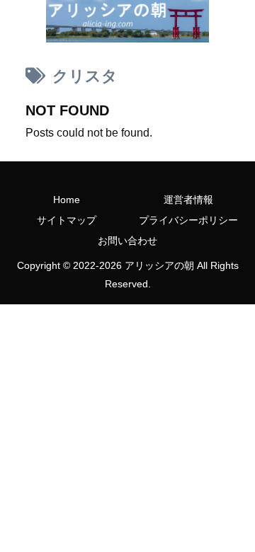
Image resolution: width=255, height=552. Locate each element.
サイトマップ (66, 220)
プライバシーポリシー (188, 220)
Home (66, 199)
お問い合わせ (127, 240)
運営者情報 (188, 199)
